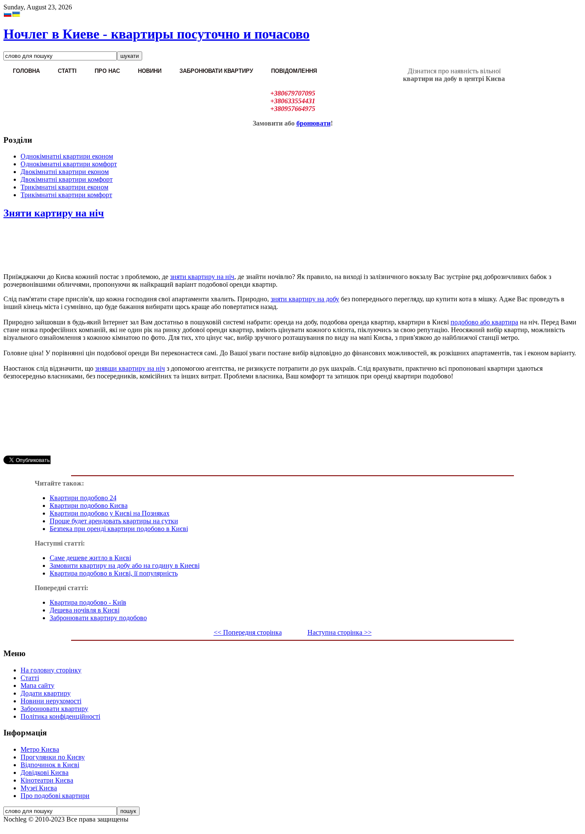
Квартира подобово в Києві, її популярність (114, 573)
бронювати (313, 123)
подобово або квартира (484, 322)
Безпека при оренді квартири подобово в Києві (119, 528)
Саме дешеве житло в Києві (90, 557)
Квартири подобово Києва (89, 505)
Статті (30, 677)
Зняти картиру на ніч (53, 213)
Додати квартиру (46, 693)
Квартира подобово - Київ (88, 602)
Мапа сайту (37, 685)
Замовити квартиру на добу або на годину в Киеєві (125, 565)
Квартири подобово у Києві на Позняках (110, 513)
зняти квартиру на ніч (202, 276)
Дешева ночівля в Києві (84, 610)
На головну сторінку (51, 670)
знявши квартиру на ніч (130, 368)
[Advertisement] (292, 247)
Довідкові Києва (45, 772)
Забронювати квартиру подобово (98, 617)
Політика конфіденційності (60, 716)
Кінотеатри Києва (47, 780)
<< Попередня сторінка (248, 632)
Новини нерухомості (51, 701)
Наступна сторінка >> (339, 632)
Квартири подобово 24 (83, 497)
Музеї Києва (39, 788)
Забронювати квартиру (54, 708)
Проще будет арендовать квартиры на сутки (114, 521)
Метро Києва (40, 749)
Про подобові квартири (55, 795)
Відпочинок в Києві (50, 764)
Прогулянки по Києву (53, 757)
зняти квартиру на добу (305, 299)
